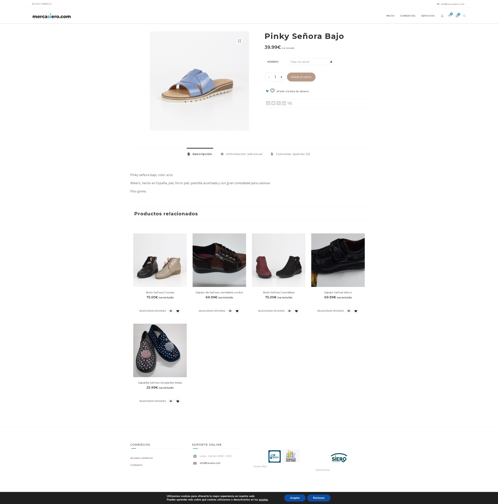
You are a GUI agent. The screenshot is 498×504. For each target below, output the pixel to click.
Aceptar (295, 498)
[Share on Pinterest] (279, 103)
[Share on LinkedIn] (284, 103)
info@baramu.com (210, 463)
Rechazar (319, 498)
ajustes (263, 499)
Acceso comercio (42, 4)
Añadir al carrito (301, 77)
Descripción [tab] (202, 154)
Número (273, 61)
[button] (239, 41)
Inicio (390, 15)
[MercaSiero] (51, 16)
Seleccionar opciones (152, 310)
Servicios (428, 15)
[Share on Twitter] (273, 103)
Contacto (136, 464)
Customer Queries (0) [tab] (292, 154)
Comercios (407, 15)
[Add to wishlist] (178, 311)
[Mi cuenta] (442, 16)
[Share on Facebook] (268, 103)
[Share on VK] (289, 103)
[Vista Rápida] (171, 311)
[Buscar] (464, 16)
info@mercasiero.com (452, 4)
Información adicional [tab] (243, 154)
